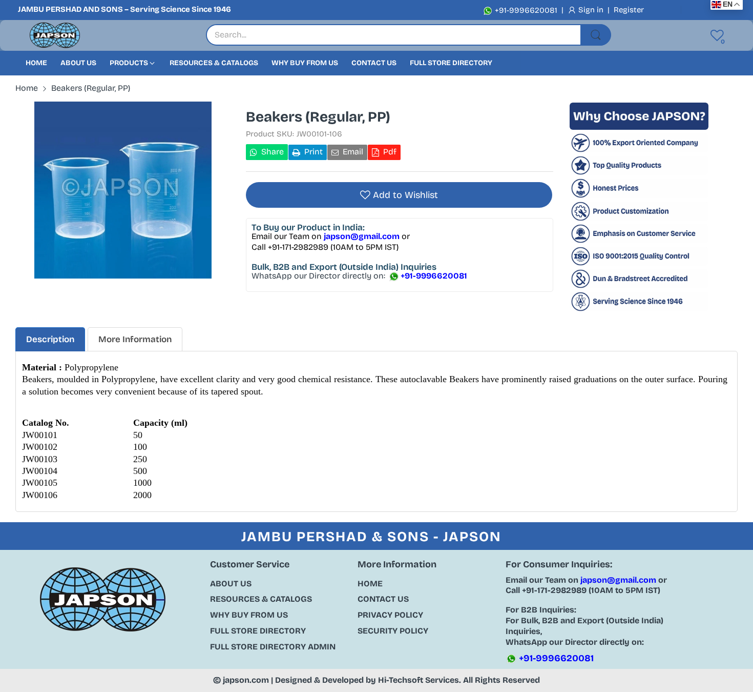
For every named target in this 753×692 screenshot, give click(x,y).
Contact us (383, 599)
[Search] (595, 35)
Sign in (591, 9)
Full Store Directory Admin (273, 646)
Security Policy (393, 631)
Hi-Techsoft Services (418, 680)
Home (370, 583)
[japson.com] (54, 35)
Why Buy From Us (249, 615)
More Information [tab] (135, 339)
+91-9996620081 (525, 10)
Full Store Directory (258, 631)
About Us (231, 583)
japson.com (246, 680)
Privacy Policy (390, 615)
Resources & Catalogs (261, 599)
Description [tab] (50, 339)
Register (629, 9)
